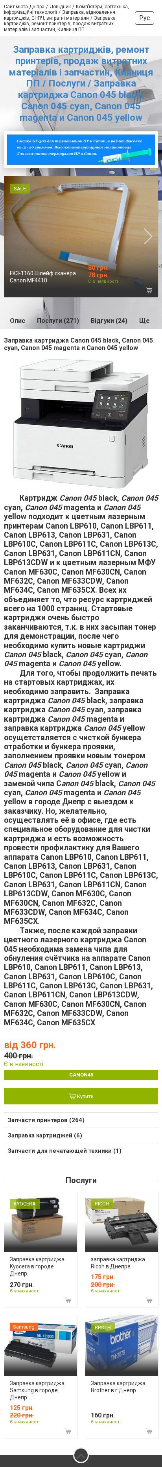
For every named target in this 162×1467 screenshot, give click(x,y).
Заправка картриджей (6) (45, 1135)
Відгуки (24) (109, 320)
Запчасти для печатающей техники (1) (65, 1150)
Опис (17, 320)
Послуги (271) (58, 320)
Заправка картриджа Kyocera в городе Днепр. (37, 1266)
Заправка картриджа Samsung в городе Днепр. (37, 1390)
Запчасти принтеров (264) (46, 1120)
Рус (144, 18)
